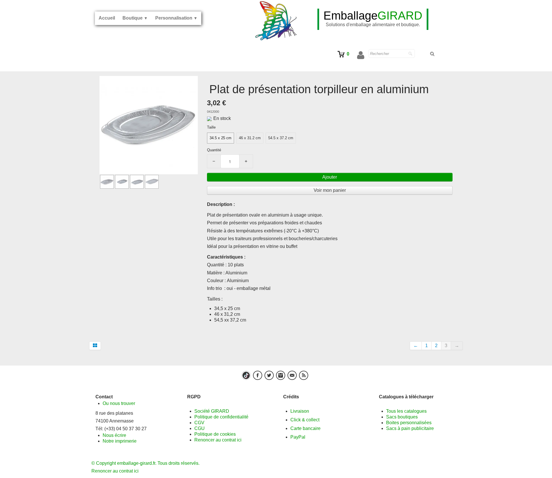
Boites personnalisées (409, 422)
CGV (199, 422)
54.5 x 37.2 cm (280, 138)
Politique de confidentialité (221, 416)
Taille (211, 127)
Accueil (107, 18)
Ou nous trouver (119, 403)
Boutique (135, 18)
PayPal (297, 437)
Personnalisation (176, 18)
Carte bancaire (305, 428)
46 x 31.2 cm (250, 138)
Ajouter (329, 177)
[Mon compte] (361, 55)
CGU (199, 428)
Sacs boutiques (402, 416)
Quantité (214, 150)
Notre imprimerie (120, 441)
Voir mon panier (330, 190)
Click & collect (304, 419)
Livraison (299, 411)
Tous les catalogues (406, 411)
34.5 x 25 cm (220, 138)
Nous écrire (114, 435)
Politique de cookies (215, 434)
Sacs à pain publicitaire (410, 428)
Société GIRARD (211, 411)
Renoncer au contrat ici (217, 439)
